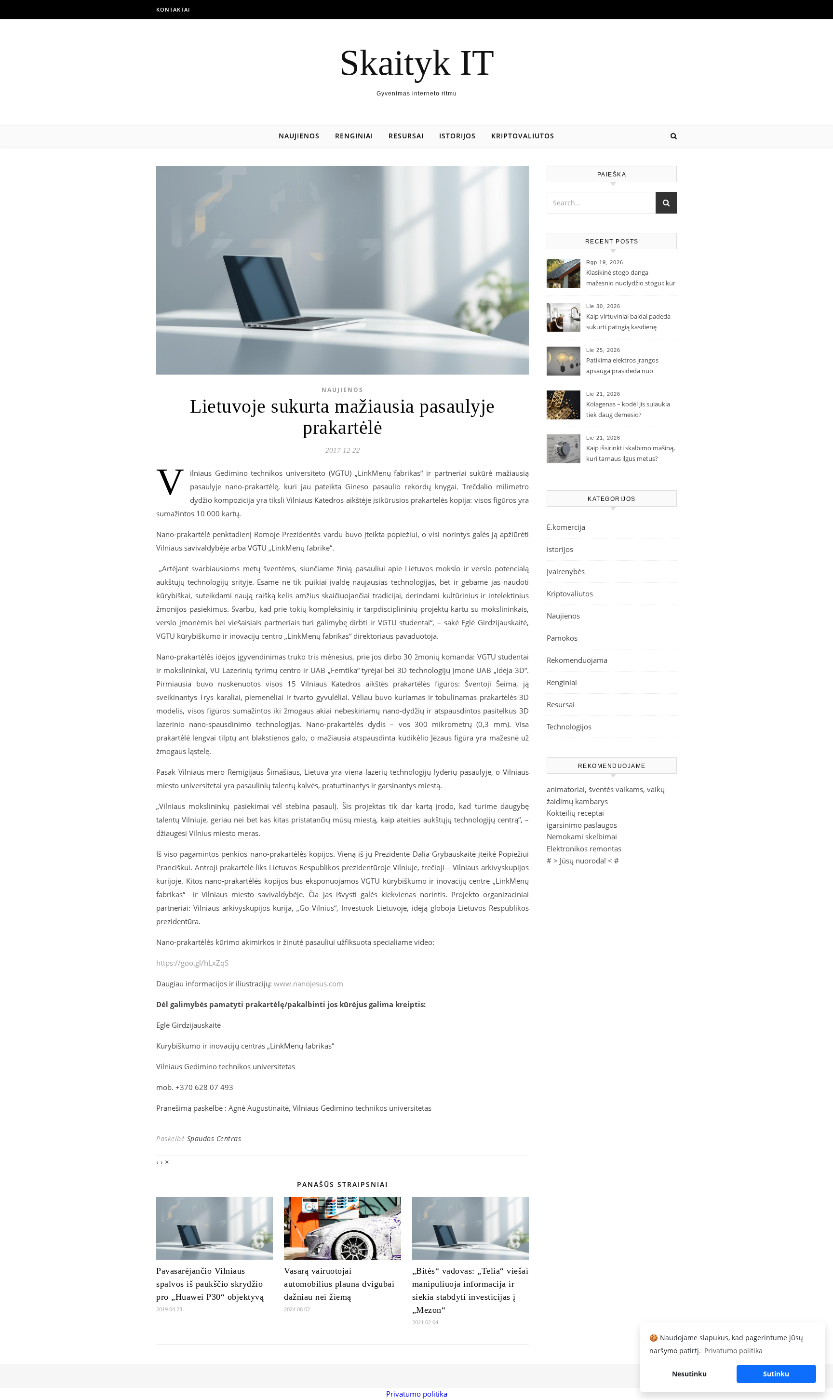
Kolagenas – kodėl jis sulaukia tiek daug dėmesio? (628, 409)
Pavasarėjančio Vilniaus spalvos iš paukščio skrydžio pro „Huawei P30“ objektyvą (210, 1284)
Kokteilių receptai (575, 813)
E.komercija (566, 527)
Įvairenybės (566, 571)
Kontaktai (173, 9)
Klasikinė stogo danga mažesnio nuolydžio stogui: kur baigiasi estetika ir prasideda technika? (630, 278)
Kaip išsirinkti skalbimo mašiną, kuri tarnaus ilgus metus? (630, 453)
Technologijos (569, 726)
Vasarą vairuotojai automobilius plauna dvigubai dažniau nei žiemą (339, 1284)
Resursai (406, 135)
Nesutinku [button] (689, 1373)
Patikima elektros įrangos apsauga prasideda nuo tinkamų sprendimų (622, 366)
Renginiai (354, 135)
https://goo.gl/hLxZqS (192, 963)
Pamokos (562, 638)
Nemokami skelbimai (582, 836)
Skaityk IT (416, 62)
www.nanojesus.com (308, 983)
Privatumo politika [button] (733, 1350)
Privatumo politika (416, 1394)
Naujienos (299, 135)
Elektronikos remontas (584, 848)
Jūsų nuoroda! (583, 860)
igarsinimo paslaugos (582, 825)
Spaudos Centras (214, 1138)
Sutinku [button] (776, 1373)
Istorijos (457, 135)
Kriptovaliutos (522, 135)
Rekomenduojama (577, 660)
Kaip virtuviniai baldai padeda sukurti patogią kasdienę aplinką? (628, 322)
